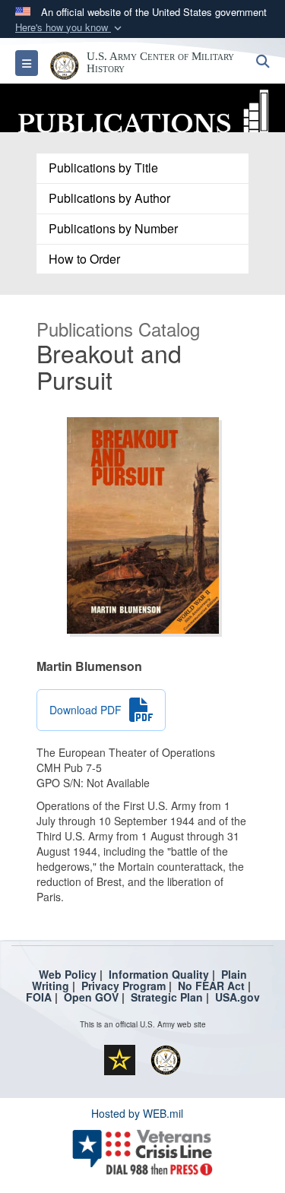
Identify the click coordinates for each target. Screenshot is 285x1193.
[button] (70, 28)
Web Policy (68, 974)
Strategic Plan (167, 997)
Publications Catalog (118, 328)
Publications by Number (113, 228)
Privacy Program (123, 985)
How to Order (84, 258)
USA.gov (237, 997)
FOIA (39, 997)
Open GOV (91, 997)
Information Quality (159, 974)
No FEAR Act (211, 985)
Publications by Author (109, 198)
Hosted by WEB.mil (137, 1113)
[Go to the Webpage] (142, 106)
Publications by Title (103, 167)
